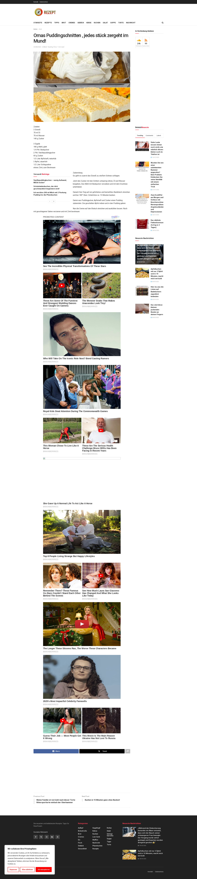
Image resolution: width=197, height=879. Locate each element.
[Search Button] (162, 23)
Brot (64, 23)
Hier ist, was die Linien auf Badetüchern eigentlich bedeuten (157, 291)
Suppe (113, 23)
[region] (30, 859)
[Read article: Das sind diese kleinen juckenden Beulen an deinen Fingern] (142, 309)
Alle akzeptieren (44, 869)
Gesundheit (82, 849)
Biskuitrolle (82, 831)
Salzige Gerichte (110, 835)
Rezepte (48, 23)
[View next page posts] (54, 201)
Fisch (80, 843)
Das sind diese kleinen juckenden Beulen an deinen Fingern (157, 309)
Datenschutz (44, 2)
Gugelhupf (96, 828)
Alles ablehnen (27, 869)
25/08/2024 (37, 47)
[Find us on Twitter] (41, 837)
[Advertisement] (121, 11)
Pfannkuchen (97, 846)
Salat (105, 23)
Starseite (38, 23)
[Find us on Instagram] (46, 837)
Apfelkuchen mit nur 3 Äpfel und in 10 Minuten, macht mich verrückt (157, 274)
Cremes (72, 23)
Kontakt (36, 2)
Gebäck (81, 23)
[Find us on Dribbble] (57, 837)
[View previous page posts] (49, 201)
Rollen (109, 828)
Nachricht (130, 23)
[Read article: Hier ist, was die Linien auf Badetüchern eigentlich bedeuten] (142, 291)
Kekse (88, 23)
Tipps (56, 23)
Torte (121, 23)
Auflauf (80, 828)
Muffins (95, 840)
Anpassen (13, 869)
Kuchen (97, 23)
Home (35, 29)
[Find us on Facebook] (36, 837)
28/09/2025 (155, 281)
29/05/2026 (141, 262)
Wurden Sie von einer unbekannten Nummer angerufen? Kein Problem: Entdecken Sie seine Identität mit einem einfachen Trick (157, 175)
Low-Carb (96, 837)
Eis (79, 840)
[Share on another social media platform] (127, 751)
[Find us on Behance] (52, 837)
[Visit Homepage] (45, 12)
